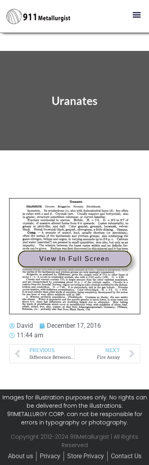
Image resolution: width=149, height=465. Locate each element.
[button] (136, 14)
